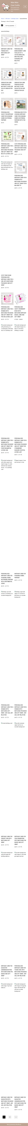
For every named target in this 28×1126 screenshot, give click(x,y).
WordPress (18, 1124)
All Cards (8, 18)
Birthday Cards (14, 18)
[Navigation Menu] (25, 6)
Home (2, 18)
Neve (8, 1124)
